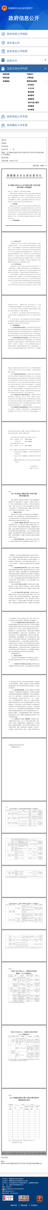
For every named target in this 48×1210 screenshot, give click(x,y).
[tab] (24, 60)
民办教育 (31, 109)
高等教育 (31, 106)
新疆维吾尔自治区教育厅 (20, 8)
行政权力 (30, 74)
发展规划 (6, 81)
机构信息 (6, 74)
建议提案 (31, 92)
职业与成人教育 (33, 102)
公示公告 (31, 88)
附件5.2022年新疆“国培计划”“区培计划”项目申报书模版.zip (21, 1163)
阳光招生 (31, 85)
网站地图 (24, 1205)
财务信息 (6, 78)
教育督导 (31, 95)
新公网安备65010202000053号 (14, 1189)
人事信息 (30, 78)
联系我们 (34, 1205)
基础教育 (31, 99)
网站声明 (14, 1205)
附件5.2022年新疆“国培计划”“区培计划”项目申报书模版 (24, 1153)
